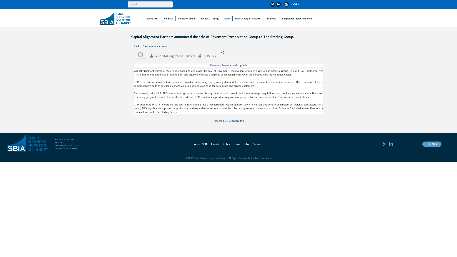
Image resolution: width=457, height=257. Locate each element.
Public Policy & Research (247, 18)
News (227, 18)
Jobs (246, 144)
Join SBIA (168, 18)
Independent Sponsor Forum (297, 18)
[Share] (223, 52)
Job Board (271, 18)
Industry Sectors (186, 18)
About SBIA (152, 18)
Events (215, 144)
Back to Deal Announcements (150, 46)
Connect (258, 144)
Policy (226, 144)
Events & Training (210, 18)
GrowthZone (236, 120)
